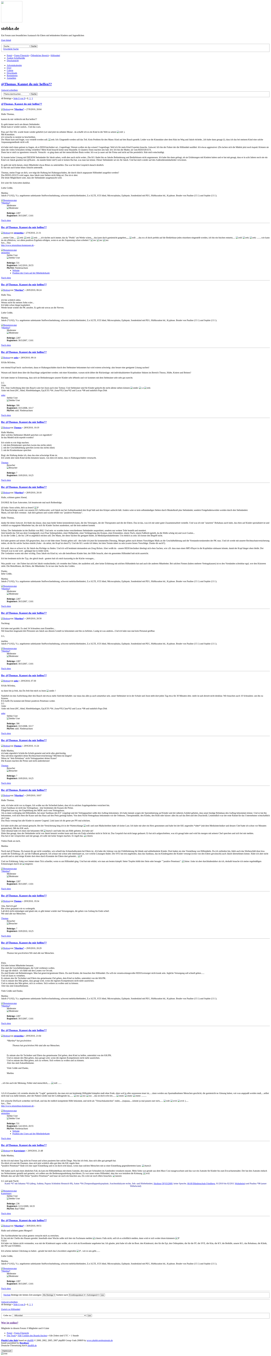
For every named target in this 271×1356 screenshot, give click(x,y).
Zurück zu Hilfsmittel (10, 1309)
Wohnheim (240, 1183)
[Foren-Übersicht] (11, 21)
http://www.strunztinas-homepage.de (17, 245)
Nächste (7, 1295)
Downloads (12, 73)
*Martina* (19, 109)
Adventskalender (14, 65)
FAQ (9, 68)
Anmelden (11, 78)
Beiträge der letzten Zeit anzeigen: (26, 1295)
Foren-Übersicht (21, 55)
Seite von (19, 98)
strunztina (19, 233)
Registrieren (12, 75)
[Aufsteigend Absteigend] (95, 1295)
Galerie (10, 70)
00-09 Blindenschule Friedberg (201, 1183)
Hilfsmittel (55, 55)
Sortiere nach (62, 1295)
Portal (9, 55)
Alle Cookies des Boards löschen (32, 1335)
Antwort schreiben (9, 90)
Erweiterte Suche (11, 49)
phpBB (30, 1340)
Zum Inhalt (6, 40)
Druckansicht (13, 60)
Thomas (18, 427)
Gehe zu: (7, 1315)
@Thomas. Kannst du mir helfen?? (26, 84)
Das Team (11, 1335)
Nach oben (6, 220)
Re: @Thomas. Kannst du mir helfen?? (24, 227)
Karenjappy (19, 1151)
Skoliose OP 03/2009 (163, 1183)
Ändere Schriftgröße (16, 58)
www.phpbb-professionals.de (100, 1340)
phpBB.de (32, 1345)
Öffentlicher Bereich (40, 55)
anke (16, 357)
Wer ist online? (9, 1322)
